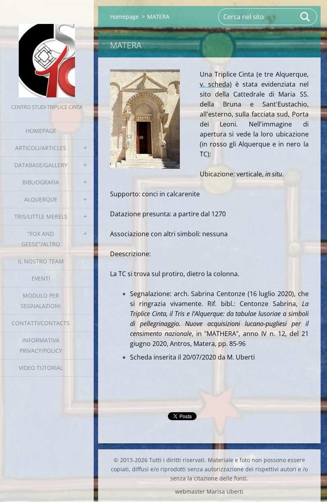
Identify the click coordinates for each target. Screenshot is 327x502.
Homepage (41, 130)
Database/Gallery (40, 165)
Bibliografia (40, 182)
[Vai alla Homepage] (47, 51)
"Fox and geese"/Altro (41, 239)
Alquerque (40, 199)
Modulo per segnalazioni (41, 301)
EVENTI (41, 278)
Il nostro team (41, 261)
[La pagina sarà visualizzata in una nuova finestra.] (145, 119)
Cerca (305, 17)
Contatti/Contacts (41, 323)
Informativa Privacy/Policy (41, 345)
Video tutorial (41, 368)
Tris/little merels (40, 216)
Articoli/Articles (40, 148)
